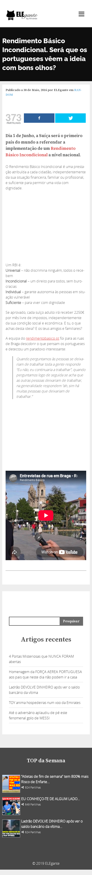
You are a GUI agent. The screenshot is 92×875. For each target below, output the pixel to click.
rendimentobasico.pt (42, 338)
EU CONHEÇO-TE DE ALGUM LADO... (50, 798)
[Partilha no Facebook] (39, 118)
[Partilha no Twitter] (70, 118)
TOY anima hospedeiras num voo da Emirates (44, 702)
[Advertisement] (46, 226)
